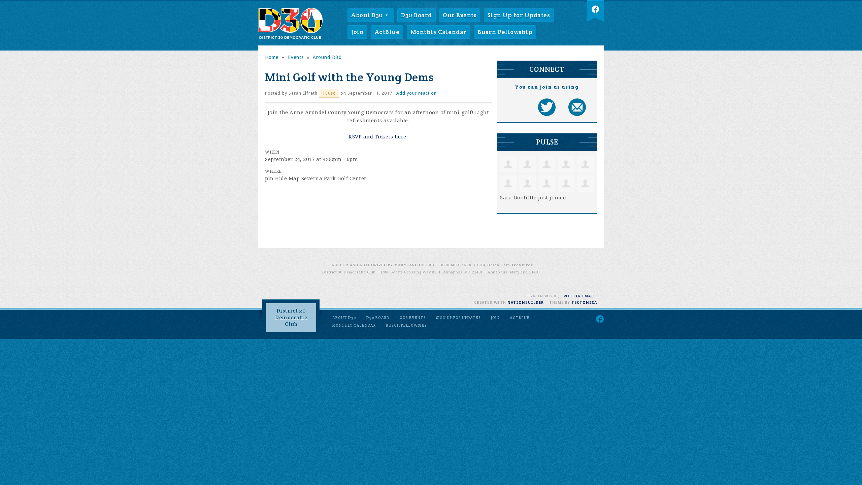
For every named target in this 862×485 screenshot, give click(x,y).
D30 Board (416, 15)
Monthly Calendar (438, 32)
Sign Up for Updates (519, 15)
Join (357, 32)
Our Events (459, 15)
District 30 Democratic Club (291, 317)
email (589, 296)
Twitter (571, 296)
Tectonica (584, 302)
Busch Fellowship (504, 32)
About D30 (367, 15)
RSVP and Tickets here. (378, 137)
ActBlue (387, 32)
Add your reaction (416, 93)
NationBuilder (525, 302)
